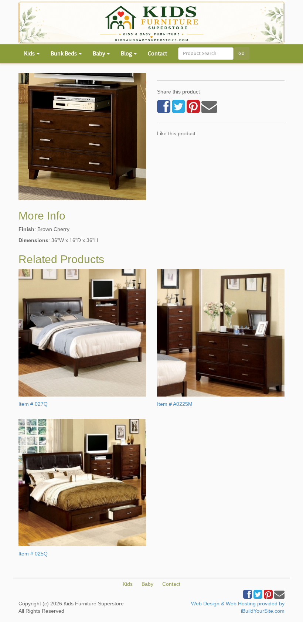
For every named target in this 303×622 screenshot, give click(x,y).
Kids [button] (30, 53)
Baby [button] (99, 53)
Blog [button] (127, 53)
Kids (128, 584)
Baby (147, 584)
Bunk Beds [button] (64, 53)
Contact (157, 53)
